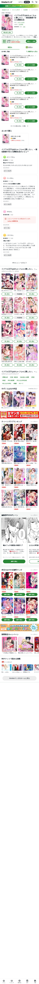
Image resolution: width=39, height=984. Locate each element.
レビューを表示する (13, 221)
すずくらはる (21, 22)
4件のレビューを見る (18, 263)
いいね (8, 171)
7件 (24, 27)
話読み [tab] (30, 47)
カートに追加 (31, 65)
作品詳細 (19, 294)
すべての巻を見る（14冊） (19, 126)
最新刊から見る (32, 51)
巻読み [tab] (10, 47)
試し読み (19, 65)
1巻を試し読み (7, 32)
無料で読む (14, 561)
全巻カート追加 (31, 41)
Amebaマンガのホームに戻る (19, 678)
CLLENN (21, 24)
